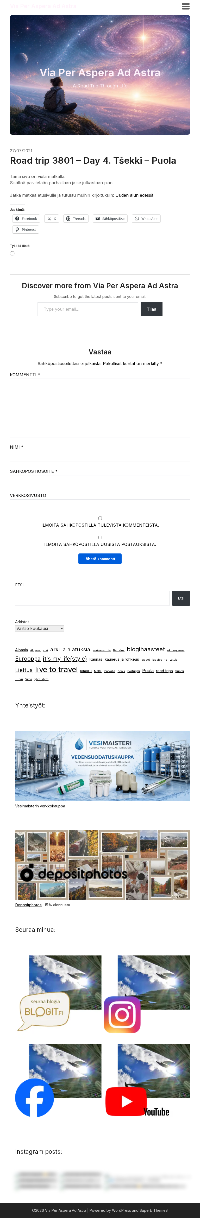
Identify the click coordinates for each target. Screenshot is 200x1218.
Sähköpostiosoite (34, 471)
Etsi (19, 584)
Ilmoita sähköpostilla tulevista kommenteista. (100, 525)
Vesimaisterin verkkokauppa (40, 806)
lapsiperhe (159, 659)
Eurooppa (28, 658)
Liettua (24, 670)
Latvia (174, 659)
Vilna (28, 679)
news (121, 671)
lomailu (86, 671)
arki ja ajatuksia (70, 649)
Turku (19, 679)
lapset (145, 659)
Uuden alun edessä (134, 195)
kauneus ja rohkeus (122, 659)
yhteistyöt (41, 679)
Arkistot (22, 621)
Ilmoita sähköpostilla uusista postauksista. (100, 544)
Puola (148, 670)
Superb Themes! (154, 1210)
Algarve (35, 650)
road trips (164, 670)
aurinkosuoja (102, 650)
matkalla (109, 671)
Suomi (179, 671)
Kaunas (95, 659)
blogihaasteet (146, 649)
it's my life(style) (65, 658)
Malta (98, 671)
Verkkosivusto (28, 495)
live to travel (56, 669)
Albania (21, 650)
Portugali (133, 671)
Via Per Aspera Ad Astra (43, 6)
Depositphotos (28, 904)
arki (45, 650)
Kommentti (25, 374)
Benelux (118, 650)
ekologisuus (175, 650)
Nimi (16, 447)
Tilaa (151, 309)
